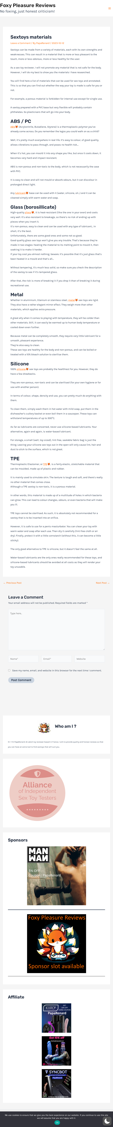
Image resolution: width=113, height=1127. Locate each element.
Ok (57, 1122)
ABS (12, 126)
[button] (107, 1121)
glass (28, 212)
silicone (21, 369)
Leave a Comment (20, 43)
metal (71, 300)
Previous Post (12, 583)
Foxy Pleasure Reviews (27, 5)
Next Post (103, 583)
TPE (45, 464)
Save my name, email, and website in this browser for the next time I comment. (57, 670)
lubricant (20, 193)
